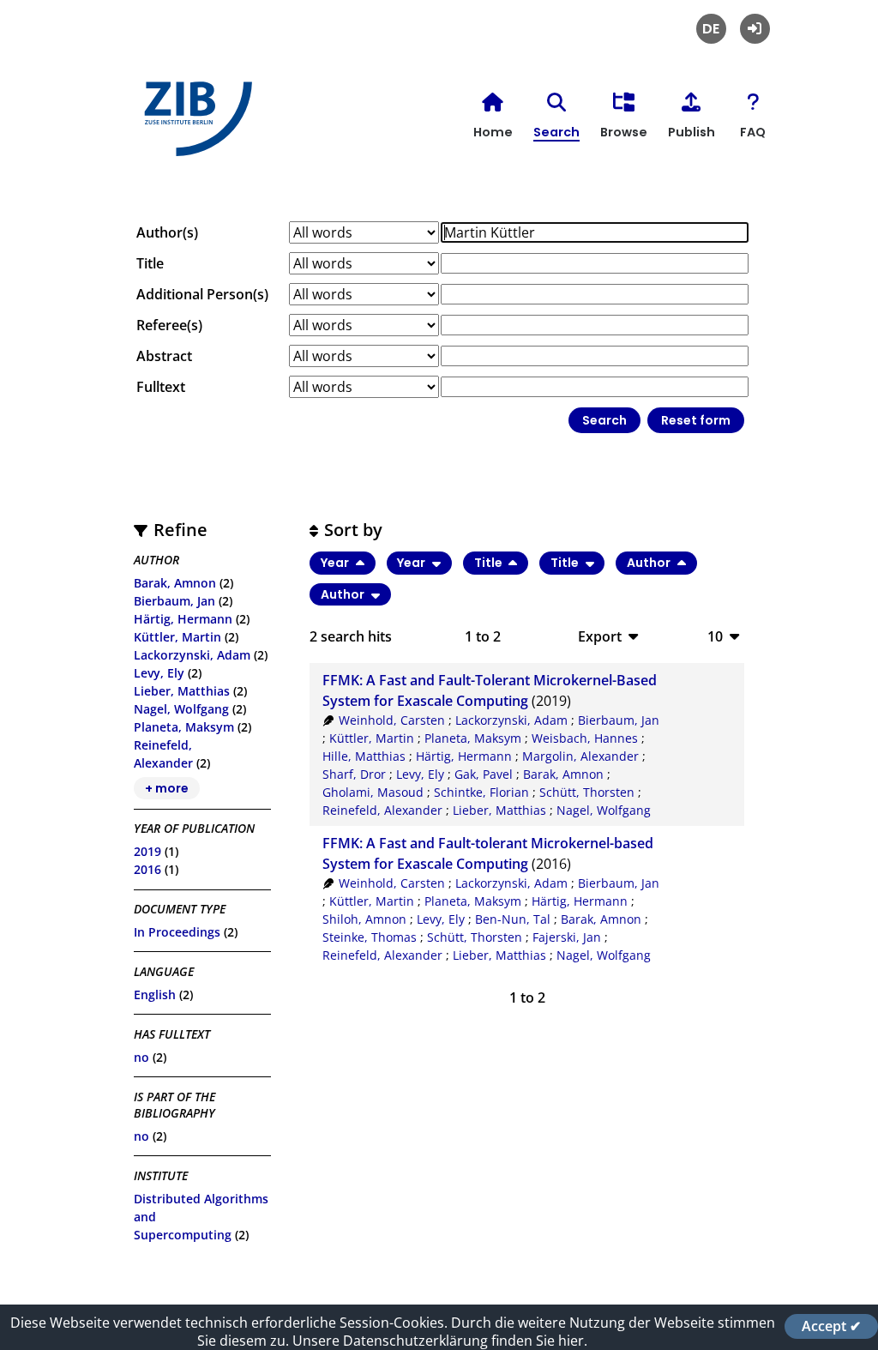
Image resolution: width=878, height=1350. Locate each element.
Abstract (164, 356)
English (155, 994)
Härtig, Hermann (183, 619)
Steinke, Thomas (369, 937)
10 (715, 636)
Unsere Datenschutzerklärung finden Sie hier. (439, 1340)
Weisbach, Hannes (585, 738)
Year (336, 562)
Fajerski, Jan (566, 937)
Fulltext (160, 386)
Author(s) (167, 232)
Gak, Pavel (483, 774)
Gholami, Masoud (373, 792)
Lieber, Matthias (182, 691)
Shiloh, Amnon (364, 919)
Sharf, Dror (354, 774)
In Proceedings (177, 932)
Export (600, 636)
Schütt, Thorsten (586, 792)
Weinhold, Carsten (392, 720)
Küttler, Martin (177, 637)
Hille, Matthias (364, 756)
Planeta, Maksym (184, 727)
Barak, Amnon (175, 583)
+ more (167, 788)
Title (150, 263)
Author (650, 562)
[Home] (194, 125)
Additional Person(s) (202, 294)
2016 (147, 869)
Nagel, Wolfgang (181, 709)
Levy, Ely (159, 673)
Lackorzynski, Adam (192, 655)
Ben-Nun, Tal (512, 919)
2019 (147, 851)
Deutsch (711, 29)
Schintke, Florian (481, 792)
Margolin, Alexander (580, 756)
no (141, 1057)
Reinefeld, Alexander (382, 810)
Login (755, 29)
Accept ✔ (831, 1326)
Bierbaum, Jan (174, 601)
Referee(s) (169, 325)
